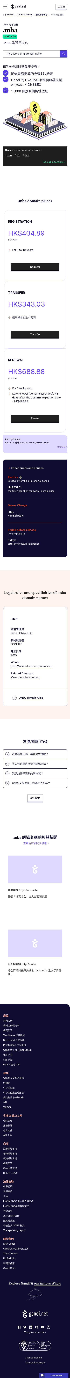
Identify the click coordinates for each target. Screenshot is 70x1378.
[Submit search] (63, 54)
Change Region (33, 1357)
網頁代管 (7, 1030)
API (5, 1102)
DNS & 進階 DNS (12, 1064)
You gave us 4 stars (35, 1332)
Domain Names (25, 14)
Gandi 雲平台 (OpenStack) (17, 1049)
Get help (35, 798)
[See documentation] (20, 477)
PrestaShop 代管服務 (14, 1045)
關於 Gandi (9, 1243)
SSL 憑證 (8, 1059)
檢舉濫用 (7, 1186)
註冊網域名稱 (10, 1148)
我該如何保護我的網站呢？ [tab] (27, 773)
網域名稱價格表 (11, 1025)
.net (27, 155)
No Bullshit (9, 1258)
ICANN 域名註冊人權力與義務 (18, 1201)
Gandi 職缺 (9, 1268)
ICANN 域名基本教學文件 (16, 1206)
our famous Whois (47, 1283)
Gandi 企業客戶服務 (13, 1077)
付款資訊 (7, 1210)
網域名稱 (7, 1020)
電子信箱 (7, 1054)
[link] (19, 1327)
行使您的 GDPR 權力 (14, 1225)
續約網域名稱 (10, 1158)
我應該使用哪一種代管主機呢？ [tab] (30, 754)
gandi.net (9, 14)
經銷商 (6, 1082)
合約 (5, 1196)
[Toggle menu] (5, 6)
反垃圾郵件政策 (11, 1215)
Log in (61, 6)
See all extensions (53, 161)
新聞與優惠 (9, 1263)
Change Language (35, 1362)
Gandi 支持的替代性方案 (15, 1248)
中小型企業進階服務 (13, 1092)
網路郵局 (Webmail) (13, 1097)
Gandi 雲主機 (10, 1168)
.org (9, 155)
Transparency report (14, 1230)
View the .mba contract (25, 677)
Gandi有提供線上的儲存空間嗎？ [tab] (31, 783)
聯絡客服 (7, 1120)
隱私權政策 (9, 1220)
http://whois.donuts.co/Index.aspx (32, 666)
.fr (18, 155)
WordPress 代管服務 (14, 1035)
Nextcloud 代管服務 (13, 1040)
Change (61, 447)
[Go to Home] (18, 6)
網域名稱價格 (41, 14)
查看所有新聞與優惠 (35, 843)
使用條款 (7, 1191)
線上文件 (7, 1130)
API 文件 (7, 1135)
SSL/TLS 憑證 (10, 1173)
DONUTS (16, 644)
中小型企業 (9, 1087)
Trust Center (10, 1253)
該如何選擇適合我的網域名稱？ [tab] (30, 763)
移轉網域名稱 (10, 1153)
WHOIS (7, 1107)
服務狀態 (7, 1125)
